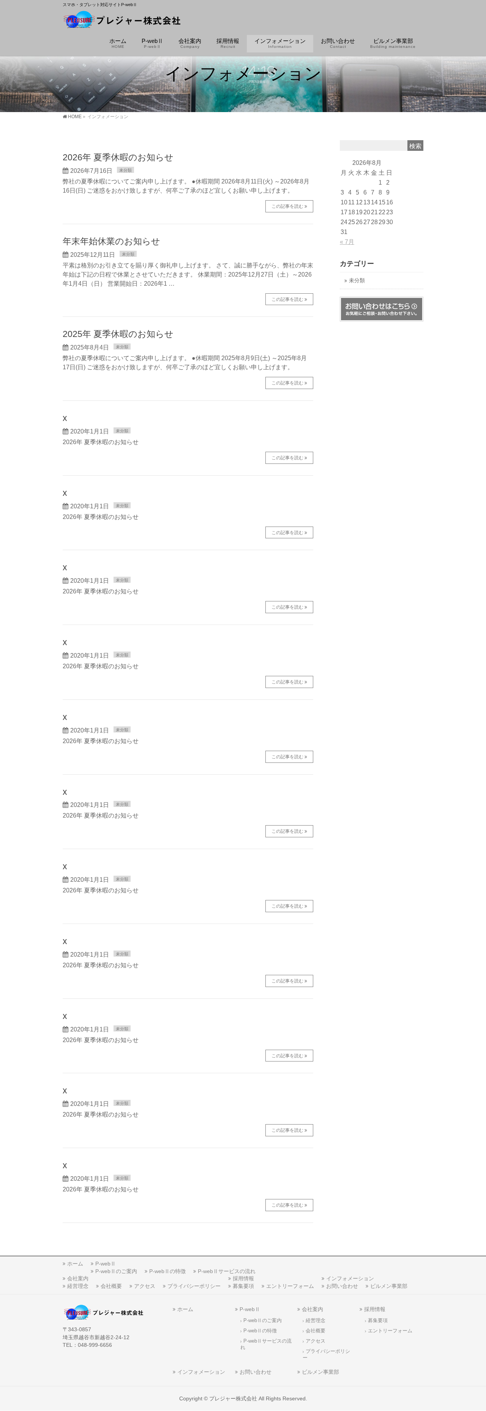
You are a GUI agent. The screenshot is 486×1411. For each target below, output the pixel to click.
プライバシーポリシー (194, 1286)
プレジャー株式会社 (233, 1398)
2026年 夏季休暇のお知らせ (118, 157)
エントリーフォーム (290, 1286)
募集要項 (243, 1286)
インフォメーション (350, 1278)
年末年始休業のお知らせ (111, 241)
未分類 (125, 170)
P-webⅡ (105, 1264)
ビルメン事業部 (388, 1286)
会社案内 (77, 1278)
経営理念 (77, 1286)
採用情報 (243, 1278)
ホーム (75, 1264)
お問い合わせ (342, 1286)
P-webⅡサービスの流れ (227, 1271)
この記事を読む (287, 206)
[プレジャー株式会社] (122, 21)
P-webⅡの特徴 (167, 1271)
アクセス (144, 1286)
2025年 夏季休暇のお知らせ (118, 334)
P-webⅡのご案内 (116, 1271)
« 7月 (347, 242)
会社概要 (111, 1286)
